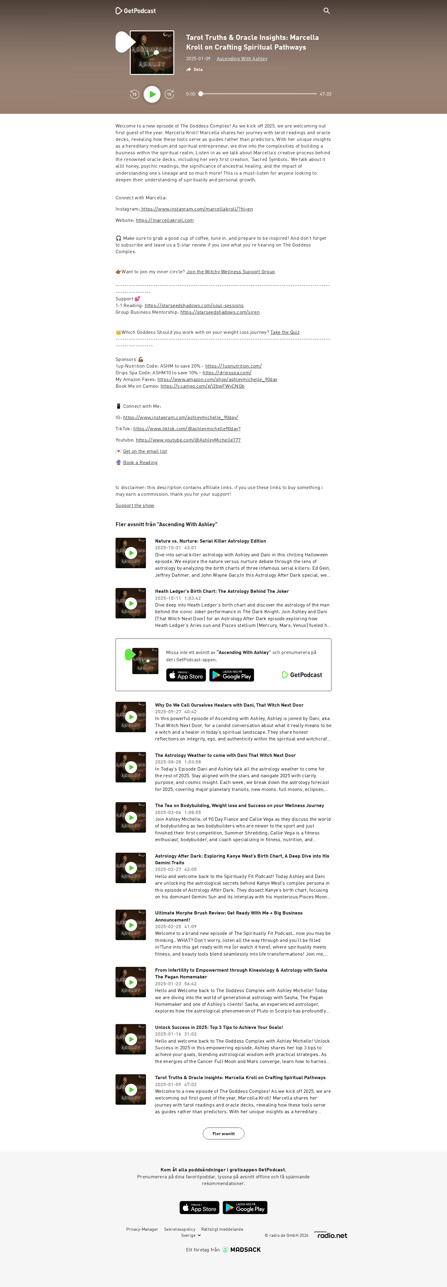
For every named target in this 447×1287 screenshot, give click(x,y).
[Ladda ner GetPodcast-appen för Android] (231, 675)
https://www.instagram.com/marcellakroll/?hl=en (196, 209)
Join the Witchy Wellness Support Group (230, 272)
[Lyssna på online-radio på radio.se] (330, 1234)
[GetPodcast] (132, 10)
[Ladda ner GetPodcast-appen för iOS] (186, 675)
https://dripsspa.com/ (227, 373)
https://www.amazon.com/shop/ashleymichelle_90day (217, 379)
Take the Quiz (285, 332)
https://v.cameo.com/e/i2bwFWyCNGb (202, 386)
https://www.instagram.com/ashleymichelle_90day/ (180, 417)
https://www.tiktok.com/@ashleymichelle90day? (187, 429)
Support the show (135, 505)
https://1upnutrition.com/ (233, 366)
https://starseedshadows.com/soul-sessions (194, 305)
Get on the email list (145, 451)
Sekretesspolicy (179, 1229)
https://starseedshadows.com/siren (220, 312)
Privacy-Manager (142, 1229)
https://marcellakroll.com (165, 220)
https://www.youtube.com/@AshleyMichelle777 (188, 440)
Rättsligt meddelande (222, 1229)
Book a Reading (140, 462)
